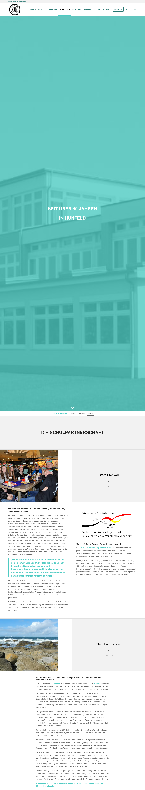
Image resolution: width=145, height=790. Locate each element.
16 (47, 669)
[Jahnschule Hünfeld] (14, 9)
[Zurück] (5, 476)
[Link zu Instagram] (135, 9)
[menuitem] (38, 9)
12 (40, 669)
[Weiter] (68, 476)
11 (39, 669)
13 (42, 669)
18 (50, 669)
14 (44, 669)
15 (45, 669)
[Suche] (127, 9)
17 (49, 669)
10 (37, 669)
